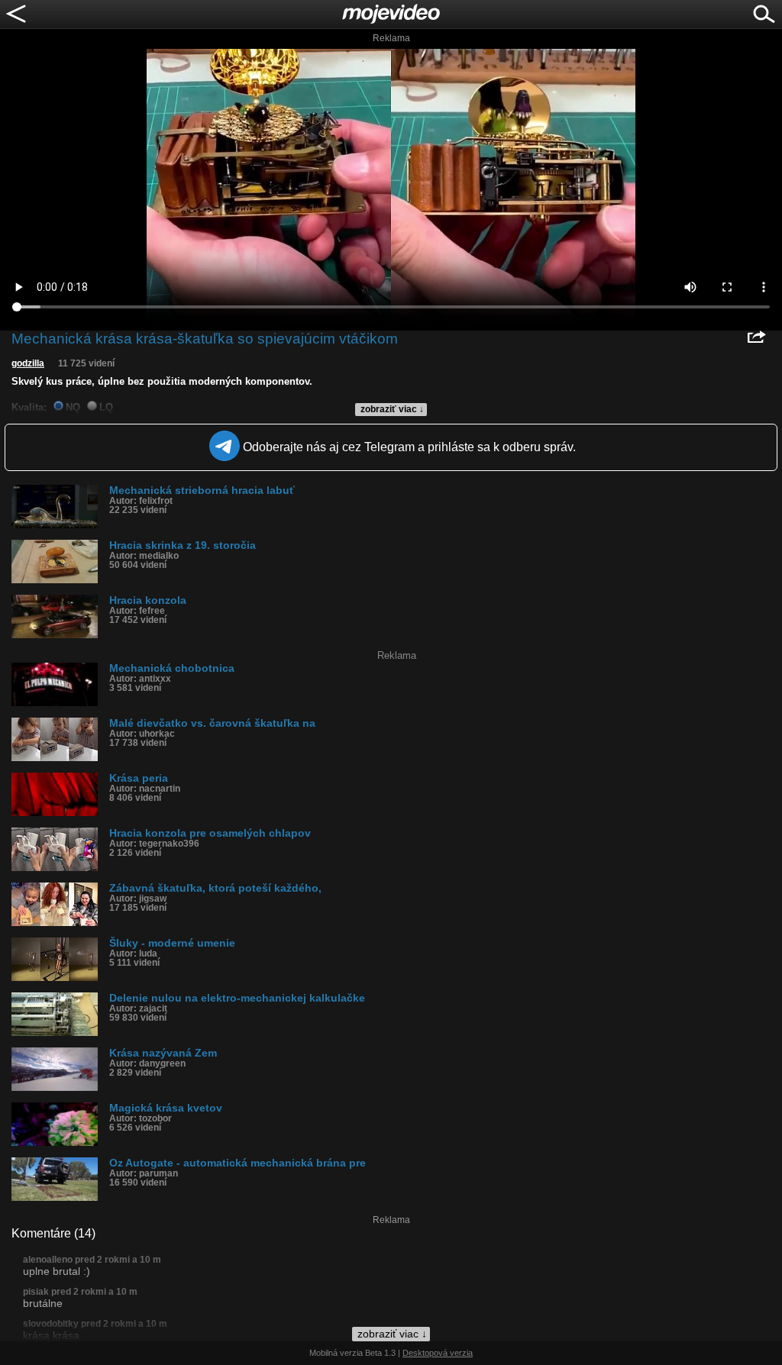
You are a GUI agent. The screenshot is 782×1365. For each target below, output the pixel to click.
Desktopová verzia (437, 1352)
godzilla (27, 363)
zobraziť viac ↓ (392, 409)
